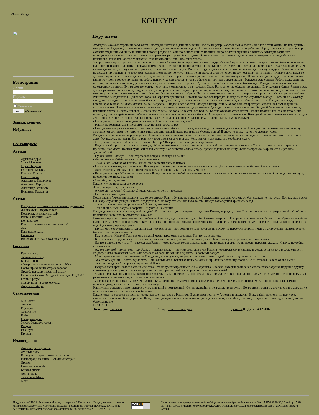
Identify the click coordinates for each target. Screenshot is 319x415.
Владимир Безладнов (35, 191)
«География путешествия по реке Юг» (46, 264)
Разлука (26, 326)
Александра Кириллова (36, 180)
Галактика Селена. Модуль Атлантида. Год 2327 (52, 275)
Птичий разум (30, 279)
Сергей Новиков (31, 162)
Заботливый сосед (32, 257)
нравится (236, 309)
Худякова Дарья (31, 159)
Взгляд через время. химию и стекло (45, 355)
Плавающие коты (32, 231)
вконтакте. (208, 405)
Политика (27, 235)
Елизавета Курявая (33, 169)
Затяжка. (26, 304)
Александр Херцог (33, 184)
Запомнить (26, 106)
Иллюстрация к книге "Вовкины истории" (49, 359)
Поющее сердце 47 (33, 366)
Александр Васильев (34, 188)
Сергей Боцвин (31, 166)
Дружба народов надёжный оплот (43, 271)
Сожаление (28, 311)
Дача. (24, 228)
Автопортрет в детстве (36, 348)
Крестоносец (29, 253)
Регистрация (25, 82)
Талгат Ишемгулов (180, 309)
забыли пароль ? (33, 111)
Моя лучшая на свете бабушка (40, 282)
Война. (25, 315)
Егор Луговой (30, 177)
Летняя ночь (29, 373)
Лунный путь (30, 351)
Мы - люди (28, 301)
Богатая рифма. (31, 370)
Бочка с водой (30, 260)
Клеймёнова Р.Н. (86, 408)
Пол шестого (29, 220)
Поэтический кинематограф (39, 213)
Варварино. (28, 308)
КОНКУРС (159, 20)
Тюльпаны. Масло (32, 377)
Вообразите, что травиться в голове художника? (52, 206)
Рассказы (116, 309)
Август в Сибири (32, 286)
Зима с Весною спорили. (37, 322)
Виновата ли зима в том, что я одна (44, 239)
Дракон (26, 362)
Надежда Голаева (32, 173)
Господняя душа (31, 319)
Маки (24, 380)
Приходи (27, 333)
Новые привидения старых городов (44, 268)
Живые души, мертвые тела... (40, 210)
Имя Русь (27, 330)
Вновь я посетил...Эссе (36, 217)
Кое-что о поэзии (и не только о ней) (45, 224)
